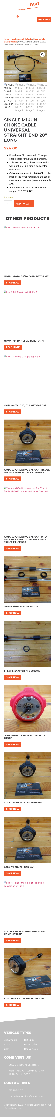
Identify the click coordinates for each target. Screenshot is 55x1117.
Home (6, 39)
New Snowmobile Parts (21, 39)
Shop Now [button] (12, 283)
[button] (5, 19)
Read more (13, 347)
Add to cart (24, 204)
